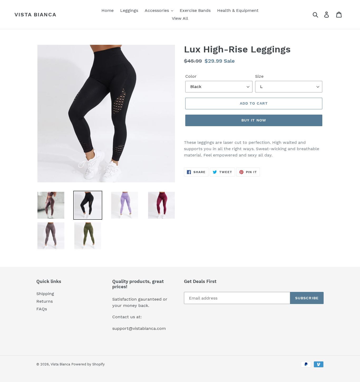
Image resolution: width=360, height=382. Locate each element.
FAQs (41, 308)
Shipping (45, 293)
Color (191, 76)
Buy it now (253, 120)
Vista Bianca (35, 14)
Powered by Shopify (88, 364)
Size (259, 76)
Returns (44, 301)
